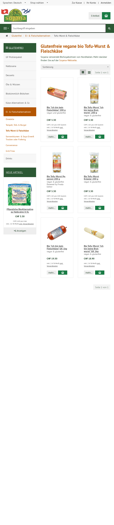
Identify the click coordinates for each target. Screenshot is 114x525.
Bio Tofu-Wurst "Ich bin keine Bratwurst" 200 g (93, 110)
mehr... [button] (51, 136)
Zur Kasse (77, 2)
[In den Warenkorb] (62, 137)
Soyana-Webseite (68, 60)
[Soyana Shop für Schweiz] (16, 14)
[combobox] (14, 2)
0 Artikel (95, 15)
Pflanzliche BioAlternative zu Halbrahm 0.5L (20, 210)
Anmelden (106, 2)
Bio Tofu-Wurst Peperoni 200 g (56, 178)
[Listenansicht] (83, 72)
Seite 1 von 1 (102, 72)
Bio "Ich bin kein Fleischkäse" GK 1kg (57, 247)
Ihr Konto (91, 2)
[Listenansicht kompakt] (89, 72)
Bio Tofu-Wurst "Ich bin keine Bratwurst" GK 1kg (93, 248)
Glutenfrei (16, 47)
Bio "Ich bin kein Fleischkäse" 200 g (56, 109)
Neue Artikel (14, 172)
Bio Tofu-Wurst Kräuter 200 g (91, 178)
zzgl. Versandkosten (26, 224)
